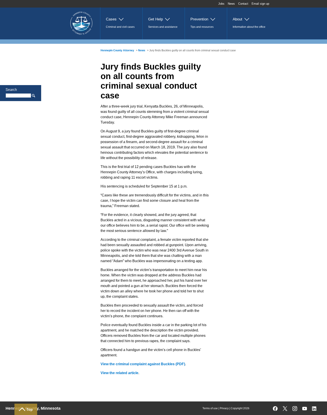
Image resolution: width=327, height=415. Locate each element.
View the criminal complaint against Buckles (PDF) (143, 364)
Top (29, 409)
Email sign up (260, 3)
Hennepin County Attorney (117, 50)
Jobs (221, 3)
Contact (243, 3)
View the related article (119, 373)
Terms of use (210, 408)
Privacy (224, 408)
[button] (121, 23)
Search (11, 90)
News (231, 3)
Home (69, 10)
